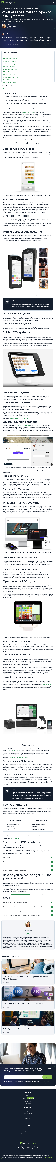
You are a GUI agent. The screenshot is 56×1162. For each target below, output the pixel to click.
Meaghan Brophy (9, 33)
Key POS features (15, 838)
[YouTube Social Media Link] (22, 1147)
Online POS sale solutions (9, 80)
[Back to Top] (28, 1138)
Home (5, 8)
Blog (9, 8)
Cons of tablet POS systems (10, 77)
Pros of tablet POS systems (10, 74)
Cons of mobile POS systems (11, 69)
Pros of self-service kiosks (10, 58)
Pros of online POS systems (10, 82)
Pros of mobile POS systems (10, 66)
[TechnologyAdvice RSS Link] (37, 1147)
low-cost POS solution (24, 425)
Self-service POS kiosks (9, 56)
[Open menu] (53, 2)
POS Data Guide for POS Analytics (18, 418)
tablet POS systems (29, 336)
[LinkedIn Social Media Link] (33, 1147)
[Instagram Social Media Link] (29, 1147)
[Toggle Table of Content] (52, 52)
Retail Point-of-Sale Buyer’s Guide (20, 894)
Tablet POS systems (8, 72)
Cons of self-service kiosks (10, 61)
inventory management (14, 750)
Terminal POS (47, 684)
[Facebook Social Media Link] (18, 1147)
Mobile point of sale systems (10, 64)
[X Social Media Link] (26, 1147)
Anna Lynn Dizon (11, 26)
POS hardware (43, 317)
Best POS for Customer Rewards (19, 757)
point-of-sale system (28, 112)
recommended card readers (20, 798)
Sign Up (47, 1077)
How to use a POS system (17, 228)
